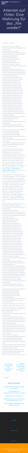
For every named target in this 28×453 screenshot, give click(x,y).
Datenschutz (14, 430)
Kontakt (14, 420)
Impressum (14, 441)
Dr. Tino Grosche (17, 196)
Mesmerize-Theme (15, 450)
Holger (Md (10, 3)
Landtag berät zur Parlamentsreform (14, 396)
